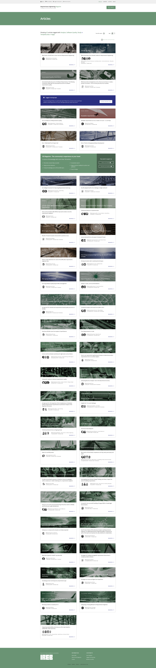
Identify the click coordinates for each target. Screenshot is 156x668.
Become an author (90, 659)
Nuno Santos (96, 483)
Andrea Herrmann (94, 310)
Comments (105, 1)
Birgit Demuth (98, 334)
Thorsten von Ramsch (53, 532)
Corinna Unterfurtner (106, 61)
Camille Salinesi (52, 558)
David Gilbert (93, 405)
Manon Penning (52, 263)
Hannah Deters (55, 634)
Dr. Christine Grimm (94, 239)
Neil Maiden (51, 607)
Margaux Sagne (70, 382)
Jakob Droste (60, 634)
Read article (71, 64)
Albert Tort (51, 311)
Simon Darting (60, 408)
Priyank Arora (91, 383)
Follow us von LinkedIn (105, 162)
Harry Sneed (51, 87)
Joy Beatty (53, 123)
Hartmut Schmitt (66, 634)
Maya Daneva (94, 459)
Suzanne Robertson (94, 431)
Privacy (77, 664)
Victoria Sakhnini (101, 213)
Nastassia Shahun (92, 582)
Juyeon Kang (61, 190)
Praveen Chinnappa (92, 607)
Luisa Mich (96, 213)
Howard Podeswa (92, 535)
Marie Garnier (93, 286)
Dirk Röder (98, 405)
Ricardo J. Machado (108, 483)
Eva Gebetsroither (98, 61)
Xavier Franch (63, 432)
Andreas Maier (54, 408)
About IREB (74, 655)
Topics (112, 7)
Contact (73, 659)
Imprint (73, 664)
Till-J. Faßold (51, 483)
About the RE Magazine (76, 657)
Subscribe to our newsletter (105, 166)
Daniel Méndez (57, 432)
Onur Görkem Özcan (102, 239)
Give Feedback (89, 655)
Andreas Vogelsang (69, 432)
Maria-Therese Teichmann (89, 61)
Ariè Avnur (51, 216)
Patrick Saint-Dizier (55, 190)
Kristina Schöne (58, 382)
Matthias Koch (99, 263)
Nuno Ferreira (101, 483)
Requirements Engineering (50, 7)
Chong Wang (99, 459)
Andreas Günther (64, 382)
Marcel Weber (100, 310)
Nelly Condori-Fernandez (106, 459)
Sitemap (69, 664)
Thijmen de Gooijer (58, 356)
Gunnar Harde (52, 145)
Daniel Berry (107, 213)
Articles (100, 1)
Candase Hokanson (59, 123)
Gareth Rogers (91, 190)
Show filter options (99, 33)
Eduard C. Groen (94, 263)
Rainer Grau (91, 507)
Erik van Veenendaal (53, 58)
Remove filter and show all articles (108, 39)
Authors (110, 1)
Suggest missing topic (106, 101)
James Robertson (101, 431)
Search (114, 1)
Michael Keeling (65, 356)
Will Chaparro (70, 356)
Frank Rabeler (91, 123)
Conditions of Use (84, 664)
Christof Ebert (91, 86)
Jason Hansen (91, 359)
